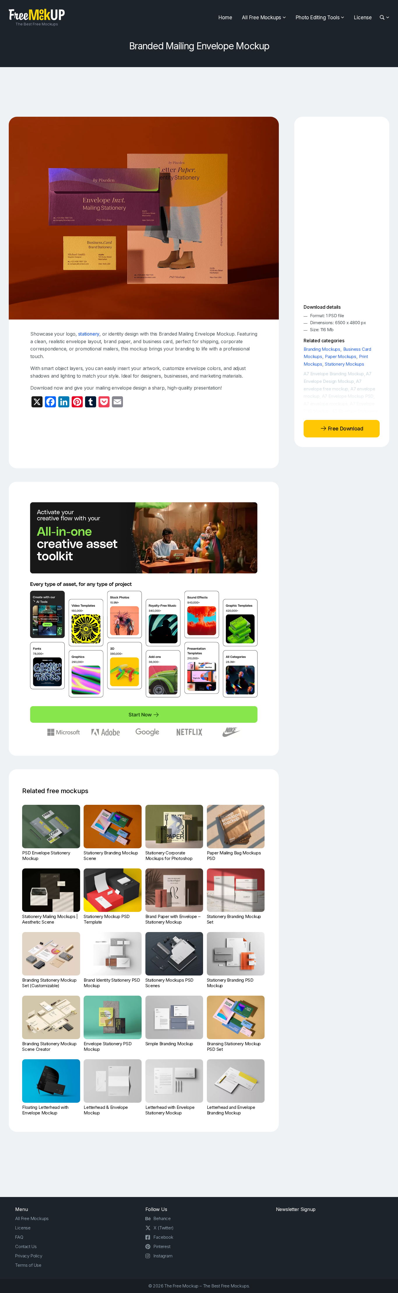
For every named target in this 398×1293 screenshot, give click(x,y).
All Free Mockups (261, 17)
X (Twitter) (164, 1228)
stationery (88, 334)
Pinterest (162, 1246)
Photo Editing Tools (317, 17)
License (363, 17)
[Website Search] (383, 17)
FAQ (19, 1237)
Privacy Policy (28, 1256)
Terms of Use (28, 1265)
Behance (162, 1218)
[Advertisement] (199, 92)
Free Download (345, 429)
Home (225, 17)
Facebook (163, 1237)
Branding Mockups (322, 349)
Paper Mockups (340, 356)
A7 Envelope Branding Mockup (334, 373)
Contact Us (25, 1246)
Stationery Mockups (344, 364)
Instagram (163, 1256)
